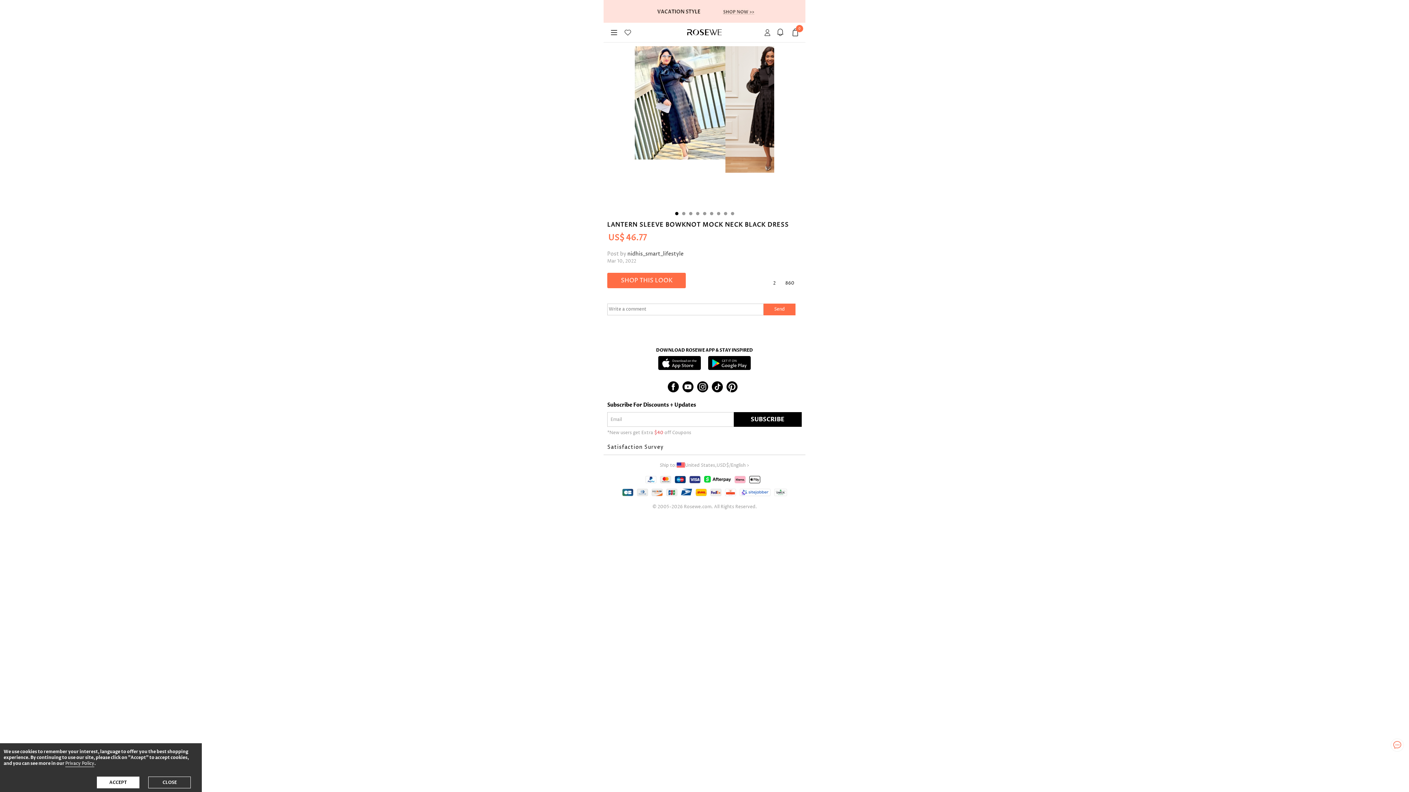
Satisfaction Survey (635, 447)
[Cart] (781, 32)
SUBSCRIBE (767, 419)
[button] (704, 447)
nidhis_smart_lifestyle (655, 253)
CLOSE (170, 782)
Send (779, 309)
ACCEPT (118, 782)
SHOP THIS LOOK (647, 280)
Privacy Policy (79, 763)
